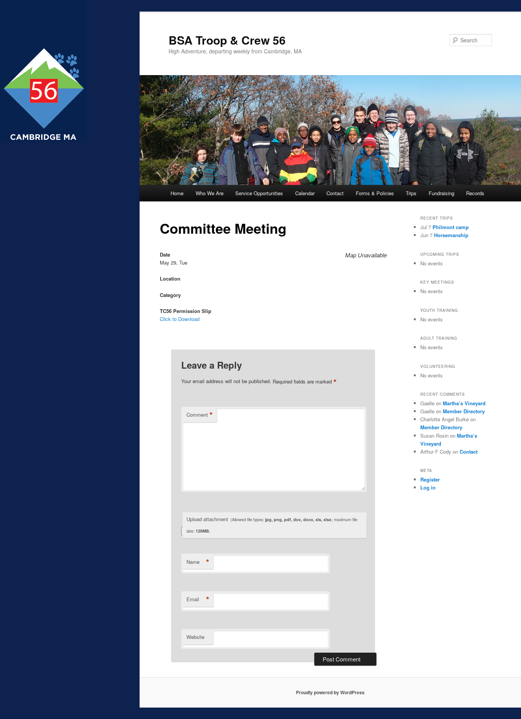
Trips (411, 193)
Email (198, 599)
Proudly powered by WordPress (330, 692)
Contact (335, 193)
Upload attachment (272, 524)
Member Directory (464, 411)
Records (475, 193)
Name (198, 562)
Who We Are (210, 193)
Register (430, 479)
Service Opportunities (259, 193)
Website (195, 636)
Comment (200, 415)
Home (176, 193)
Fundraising (441, 193)
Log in (428, 487)
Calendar (305, 193)
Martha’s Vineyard (464, 403)
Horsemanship (451, 235)
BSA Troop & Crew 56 (227, 40)
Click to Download (179, 319)
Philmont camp (451, 227)
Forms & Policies (375, 193)
